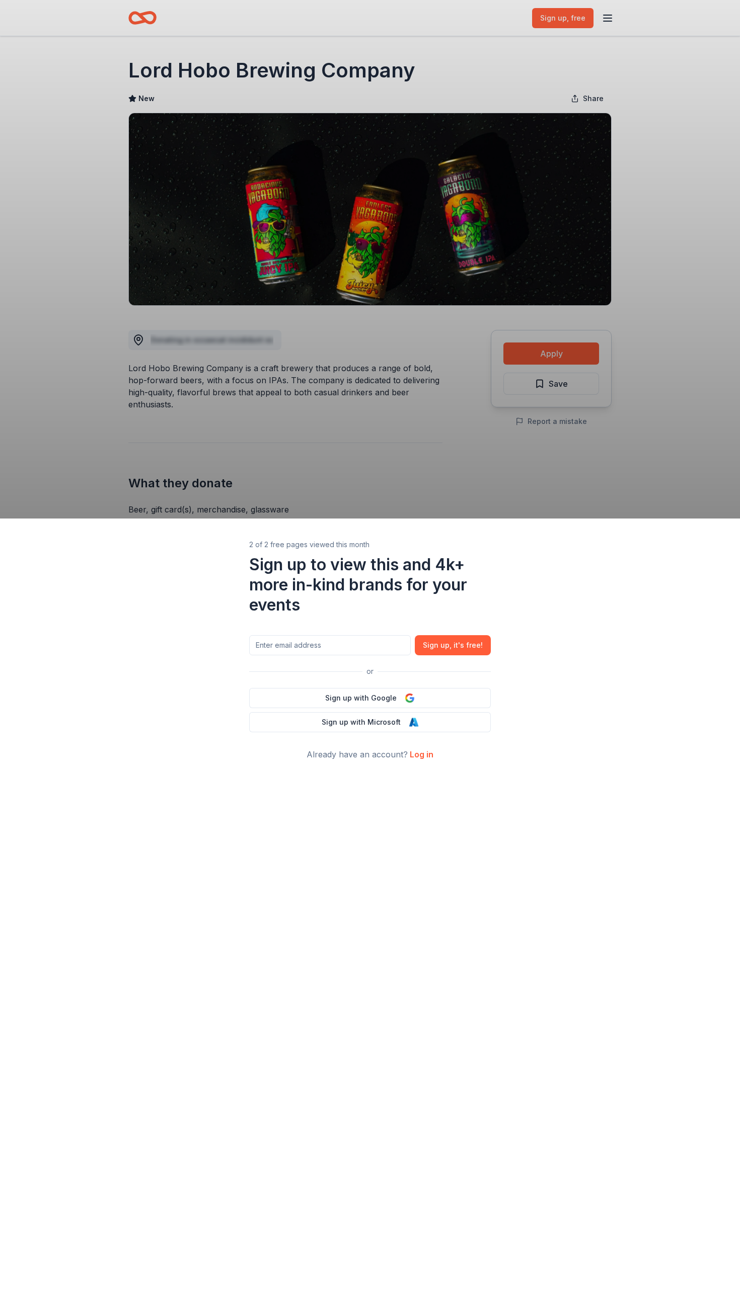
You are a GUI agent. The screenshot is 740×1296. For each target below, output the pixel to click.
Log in (421, 754)
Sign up (453, 645)
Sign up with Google (361, 698)
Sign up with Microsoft (361, 722)
